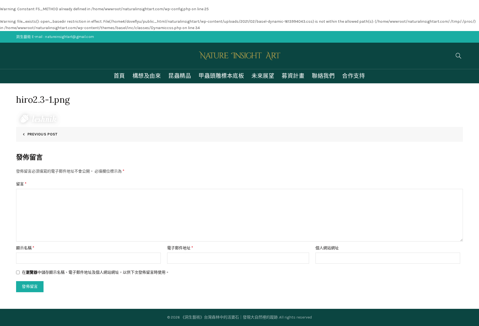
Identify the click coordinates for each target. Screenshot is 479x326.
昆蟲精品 (179, 76)
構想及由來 (147, 76)
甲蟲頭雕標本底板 (221, 76)
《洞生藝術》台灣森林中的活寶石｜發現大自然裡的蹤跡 (229, 317)
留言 (21, 183)
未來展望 (262, 76)
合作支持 (353, 76)
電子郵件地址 (180, 247)
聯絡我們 (323, 76)
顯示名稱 (25, 247)
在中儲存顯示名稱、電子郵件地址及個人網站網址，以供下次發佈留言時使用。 (95, 272)
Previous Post (42, 134)
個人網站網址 (327, 248)
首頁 (119, 76)
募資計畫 (293, 76)
